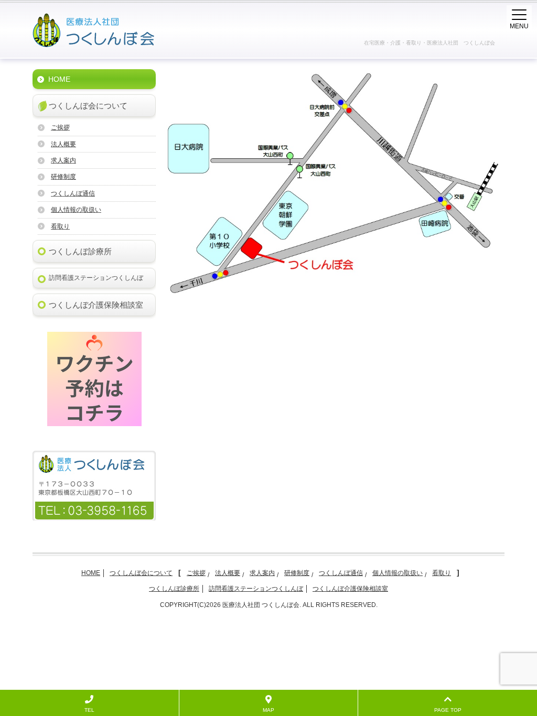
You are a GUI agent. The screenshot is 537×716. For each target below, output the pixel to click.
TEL (89, 710)
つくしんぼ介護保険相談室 (96, 304)
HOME (59, 79)
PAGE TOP (447, 710)
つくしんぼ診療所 (80, 251)
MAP (268, 710)
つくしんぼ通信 (73, 193)
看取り (60, 226)
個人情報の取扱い (76, 209)
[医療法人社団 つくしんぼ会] (115, 30)
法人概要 (63, 144)
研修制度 (63, 176)
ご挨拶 (60, 127)
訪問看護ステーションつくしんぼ (96, 277)
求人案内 (63, 160)
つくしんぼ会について (88, 105)
